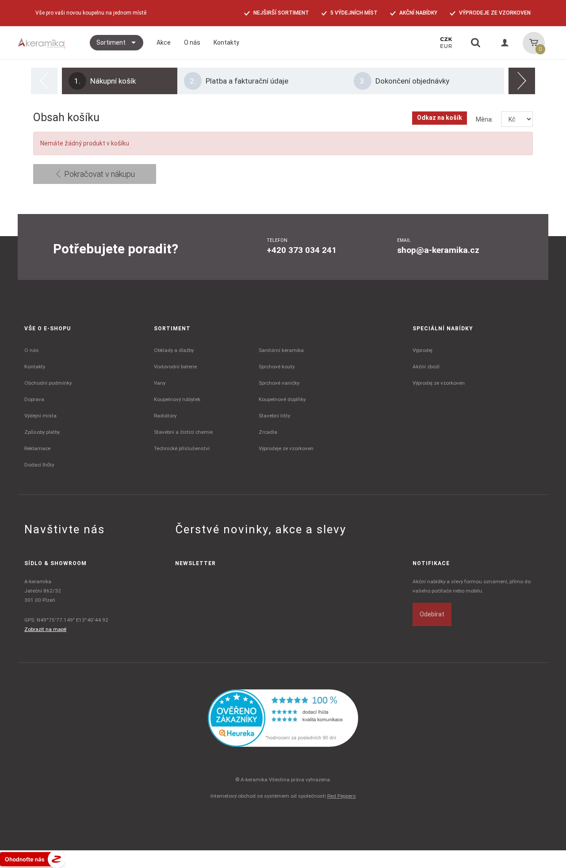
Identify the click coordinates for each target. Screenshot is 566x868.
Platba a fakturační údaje (239, 80)
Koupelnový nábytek (177, 399)
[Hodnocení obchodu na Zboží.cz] (32, 858)
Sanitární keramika (281, 350)
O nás (31, 350)
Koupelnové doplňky (282, 399)
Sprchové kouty (276, 366)
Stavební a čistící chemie (183, 432)
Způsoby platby (42, 432)
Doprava (34, 399)
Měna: (484, 119)
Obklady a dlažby (174, 350)
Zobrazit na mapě (45, 629)
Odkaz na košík (439, 117)
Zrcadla (268, 432)
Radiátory (165, 416)
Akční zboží (426, 366)
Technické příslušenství (182, 448)
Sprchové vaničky (279, 383)
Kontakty (34, 366)
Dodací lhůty (39, 465)
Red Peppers (341, 796)
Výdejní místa (40, 416)
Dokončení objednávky (404, 80)
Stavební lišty (274, 416)
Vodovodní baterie (175, 366)
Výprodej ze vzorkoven (439, 383)
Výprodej (422, 350)
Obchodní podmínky (48, 383)
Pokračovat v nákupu (98, 174)
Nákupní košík (105, 80)
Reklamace (37, 448)
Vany (159, 383)
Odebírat (432, 614)
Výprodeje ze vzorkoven (286, 448)
